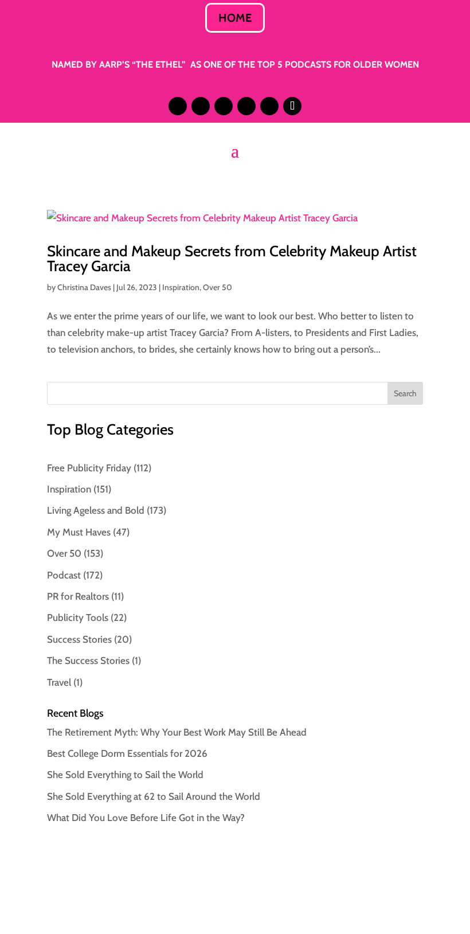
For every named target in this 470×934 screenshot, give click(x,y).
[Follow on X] (223, 106)
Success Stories (79, 639)
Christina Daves (84, 287)
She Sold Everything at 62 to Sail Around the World (153, 796)
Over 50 (217, 287)
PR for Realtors (78, 596)
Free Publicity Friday (89, 468)
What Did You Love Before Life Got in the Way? (146, 817)
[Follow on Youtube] (269, 106)
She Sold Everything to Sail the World (125, 774)
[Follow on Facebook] (246, 106)
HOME (235, 18)
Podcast (64, 575)
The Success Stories (88, 660)
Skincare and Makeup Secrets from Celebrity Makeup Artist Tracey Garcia (232, 258)
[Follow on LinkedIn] (200, 106)
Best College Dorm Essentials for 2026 (127, 753)
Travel (59, 682)
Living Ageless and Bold (95, 510)
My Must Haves (79, 532)
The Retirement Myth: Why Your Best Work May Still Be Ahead (177, 732)
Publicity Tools (77, 617)
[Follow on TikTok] (292, 106)
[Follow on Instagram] (178, 106)
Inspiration (180, 287)
